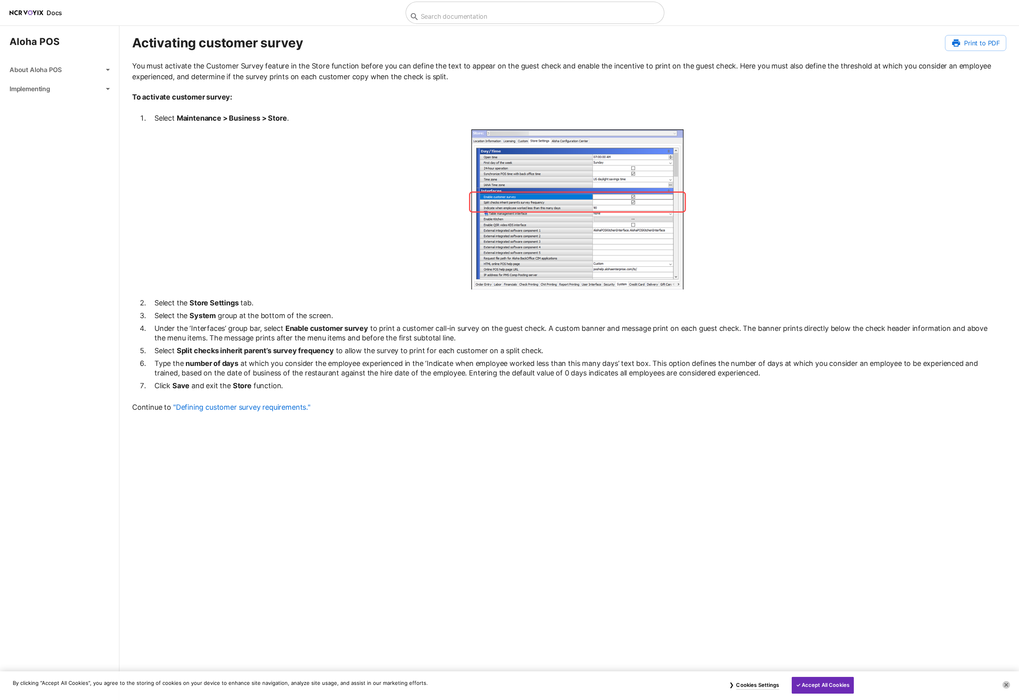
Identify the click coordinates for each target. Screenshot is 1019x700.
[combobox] (534, 16)
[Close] (1006, 685)
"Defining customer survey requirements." (241, 407)
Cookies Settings (757, 685)
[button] (59, 69)
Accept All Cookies (825, 685)
